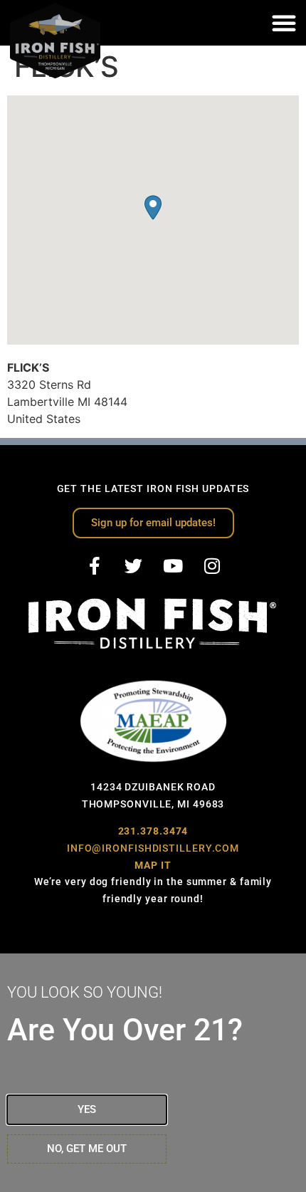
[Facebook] (94, 566)
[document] (153, 1072)
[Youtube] (173, 566)
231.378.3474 (153, 831)
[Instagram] (212, 566)
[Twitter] (134, 566)
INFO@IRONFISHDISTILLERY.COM (153, 848)
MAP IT (152, 865)
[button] (284, 23)
